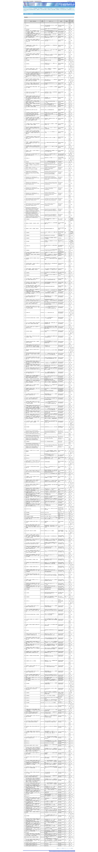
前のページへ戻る (60, 848)
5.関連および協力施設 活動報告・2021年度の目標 (57, 9)
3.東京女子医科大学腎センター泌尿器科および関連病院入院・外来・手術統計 (58, 8)
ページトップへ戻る (68, 848)
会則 (74, 1)
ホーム (26, 8)
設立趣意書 (69, 1)
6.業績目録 (69, 9)
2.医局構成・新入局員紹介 (38, 8)
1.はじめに (30, 8)
